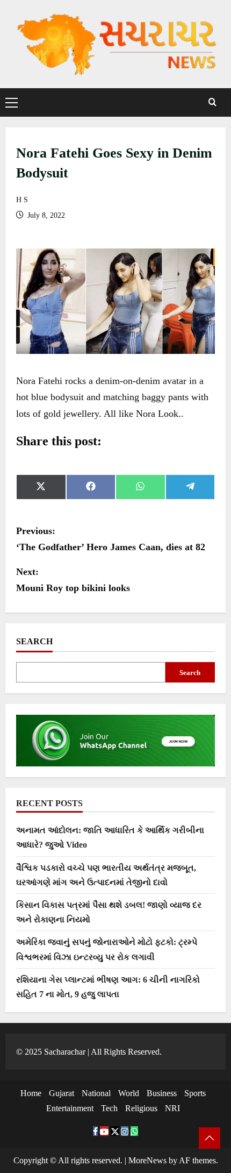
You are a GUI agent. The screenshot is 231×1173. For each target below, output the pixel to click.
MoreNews (147, 1160)
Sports (195, 1093)
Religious (141, 1108)
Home (30, 1093)
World (128, 1093)
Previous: (110, 539)
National (96, 1093)
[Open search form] (212, 102)
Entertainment (69, 1108)
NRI (172, 1108)
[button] (11, 102)
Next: (73, 580)
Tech (109, 1108)
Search (34, 641)
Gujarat (61, 1093)
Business (162, 1093)
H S (22, 200)
